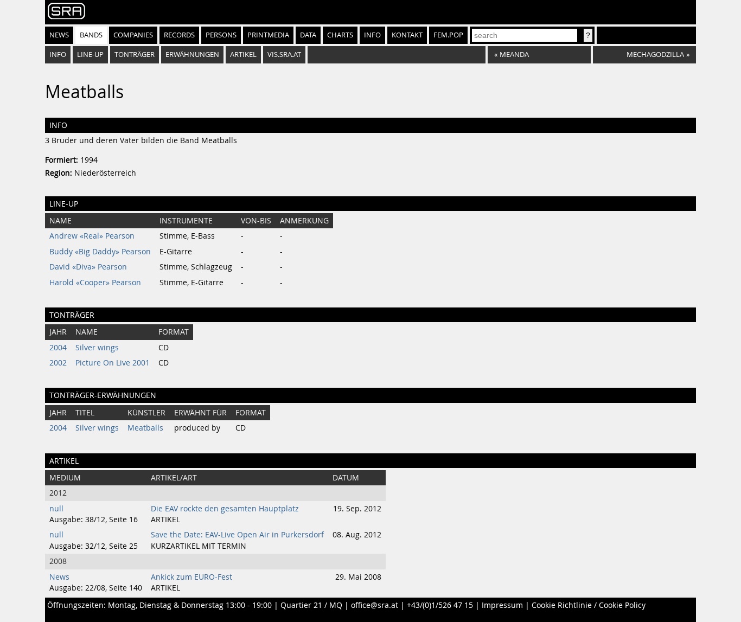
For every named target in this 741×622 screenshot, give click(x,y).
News (59, 35)
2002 (58, 363)
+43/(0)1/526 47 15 (440, 605)
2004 (58, 347)
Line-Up (90, 54)
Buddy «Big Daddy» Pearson (100, 252)
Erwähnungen (192, 54)
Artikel (243, 54)
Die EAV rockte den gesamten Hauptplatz (225, 509)
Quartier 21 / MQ (311, 605)
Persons (221, 35)
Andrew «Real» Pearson (92, 236)
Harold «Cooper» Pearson (95, 282)
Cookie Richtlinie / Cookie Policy (589, 605)
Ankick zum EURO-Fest (191, 577)
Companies (133, 35)
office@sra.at (374, 605)
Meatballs (145, 428)
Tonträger (134, 54)
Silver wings (97, 347)
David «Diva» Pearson (88, 267)
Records (179, 35)
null (56, 509)
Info (372, 35)
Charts (340, 35)
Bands (91, 35)
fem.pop (448, 35)
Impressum (502, 605)
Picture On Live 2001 (112, 363)
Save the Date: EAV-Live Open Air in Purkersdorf (237, 535)
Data (308, 35)
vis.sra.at (284, 54)
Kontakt (407, 35)
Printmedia (268, 35)
